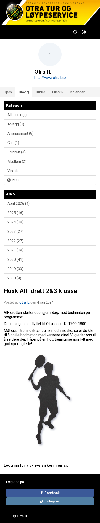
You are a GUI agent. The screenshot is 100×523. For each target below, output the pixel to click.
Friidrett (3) (16, 152)
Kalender (77, 92)
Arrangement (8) (20, 133)
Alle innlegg (17, 115)
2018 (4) (14, 278)
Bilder (40, 92)
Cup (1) (13, 143)
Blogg (24, 92)
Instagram (52, 501)
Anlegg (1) (15, 124)
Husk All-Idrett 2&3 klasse (40, 291)
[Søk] (75, 32)
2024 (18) (15, 222)
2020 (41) (15, 259)
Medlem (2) (16, 161)
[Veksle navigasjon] (92, 32)
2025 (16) (15, 213)
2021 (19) (15, 250)
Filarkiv (57, 92)
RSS (15, 180)
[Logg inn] (84, 32)
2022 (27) (15, 241)
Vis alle (13, 171)
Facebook (52, 493)
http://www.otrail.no (50, 77)
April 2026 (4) (18, 203)
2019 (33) (15, 269)
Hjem (7, 92)
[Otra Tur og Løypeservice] (50, 12)
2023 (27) (15, 231)
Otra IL (24, 302)
